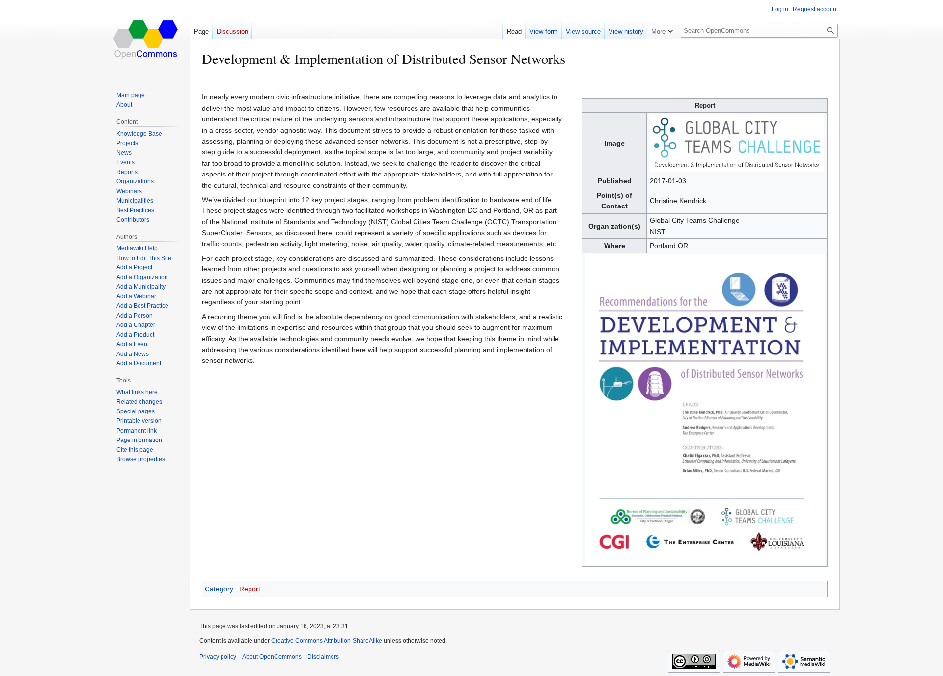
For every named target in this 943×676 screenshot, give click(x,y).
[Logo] (737, 143)
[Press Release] (705, 409)
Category (219, 589)
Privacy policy (217, 656)
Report (249, 589)
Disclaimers (323, 656)
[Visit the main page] (146, 39)
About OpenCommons (272, 656)
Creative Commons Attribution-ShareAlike (326, 640)
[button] (662, 29)
